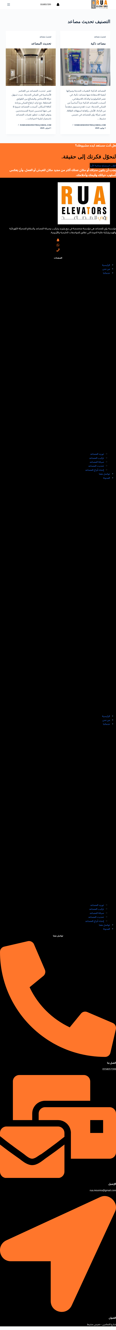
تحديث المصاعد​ (96, 465)
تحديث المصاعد (41, 43)
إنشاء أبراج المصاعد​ (94, 470)
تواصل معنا (104, 473)
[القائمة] (8, 4)
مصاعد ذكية (98, 43)
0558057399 (45, 4)
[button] (58, 597)
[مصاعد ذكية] (85, 67)
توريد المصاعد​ (97, 454)
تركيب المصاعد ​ (96, 458)
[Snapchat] (58, 4)
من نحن (106, 269)
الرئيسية (106, 265)
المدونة (106, 478)
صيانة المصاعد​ (97, 462)
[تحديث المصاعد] (31, 67)
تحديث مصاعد (100, 37)
